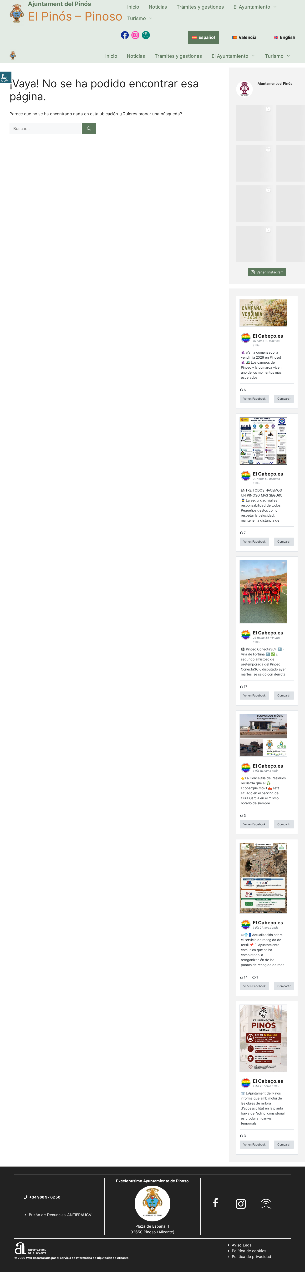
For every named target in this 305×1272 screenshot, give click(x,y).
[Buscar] (89, 129)
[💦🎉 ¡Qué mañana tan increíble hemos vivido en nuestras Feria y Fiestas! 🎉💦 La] (254, 123)
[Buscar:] (46, 128)
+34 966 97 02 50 (44, 1197)
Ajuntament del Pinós (59, 3)
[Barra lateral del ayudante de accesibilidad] (5, 77)
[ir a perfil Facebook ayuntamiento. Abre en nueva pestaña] (215, 1202)
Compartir (283, 398)
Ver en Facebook (254, 398)
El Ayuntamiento (252, 7)
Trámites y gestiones (200, 7)
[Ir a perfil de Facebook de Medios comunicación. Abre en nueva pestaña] (125, 35)
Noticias (158, 7)
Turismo (136, 18)
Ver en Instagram (269, 272)
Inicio (133, 7)
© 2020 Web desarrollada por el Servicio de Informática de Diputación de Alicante (71, 1258)
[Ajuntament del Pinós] (13, 56)
